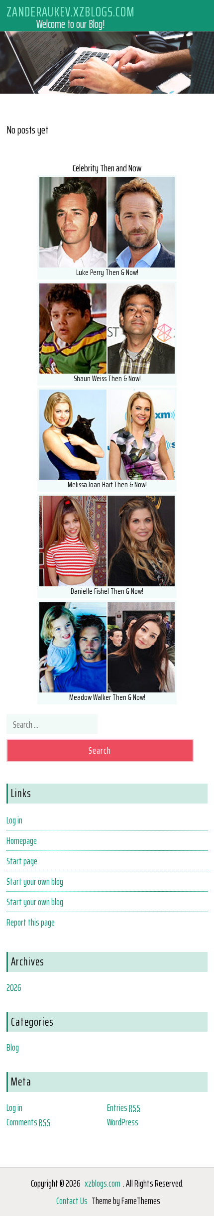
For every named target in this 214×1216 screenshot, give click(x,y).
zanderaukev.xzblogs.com (70, 11)
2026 (13, 987)
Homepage (21, 840)
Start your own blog (34, 881)
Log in (14, 819)
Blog (12, 1047)
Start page (21, 860)
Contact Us (72, 1200)
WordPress (122, 1121)
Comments (28, 1121)
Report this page (30, 922)
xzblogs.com (102, 1183)
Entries (124, 1107)
